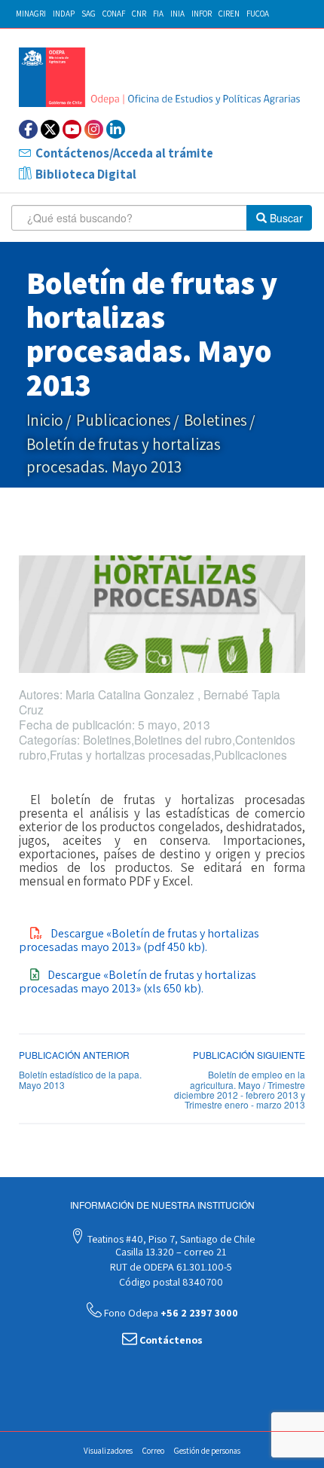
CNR (139, 13)
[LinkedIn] (115, 129)
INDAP (64, 13)
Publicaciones (123, 420)
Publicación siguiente (249, 1054)
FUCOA (257, 13)
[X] (50, 129)
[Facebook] (28, 129)
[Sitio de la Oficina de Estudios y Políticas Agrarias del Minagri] (162, 77)
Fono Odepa (170, 1313)
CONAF (113, 13)
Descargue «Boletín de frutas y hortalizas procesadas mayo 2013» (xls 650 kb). (137, 981)
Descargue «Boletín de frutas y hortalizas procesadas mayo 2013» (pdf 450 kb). (139, 940)
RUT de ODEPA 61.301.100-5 (170, 1267)
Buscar (285, 217)
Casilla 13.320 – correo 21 (169, 1252)
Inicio (44, 420)
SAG (88, 13)
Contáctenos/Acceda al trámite (124, 153)
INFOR (201, 13)
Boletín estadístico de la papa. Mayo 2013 (80, 1079)
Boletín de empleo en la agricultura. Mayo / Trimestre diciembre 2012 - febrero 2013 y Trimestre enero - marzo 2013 (239, 1089)
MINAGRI (31, 13)
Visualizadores (108, 1450)
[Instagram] (93, 129)
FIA (158, 13)
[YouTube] (72, 129)
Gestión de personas (207, 1450)
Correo (153, 1450)
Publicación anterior (74, 1054)
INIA (177, 13)
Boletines (215, 420)
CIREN (229, 13)
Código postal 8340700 (170, 1282)
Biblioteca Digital (85, 174)
